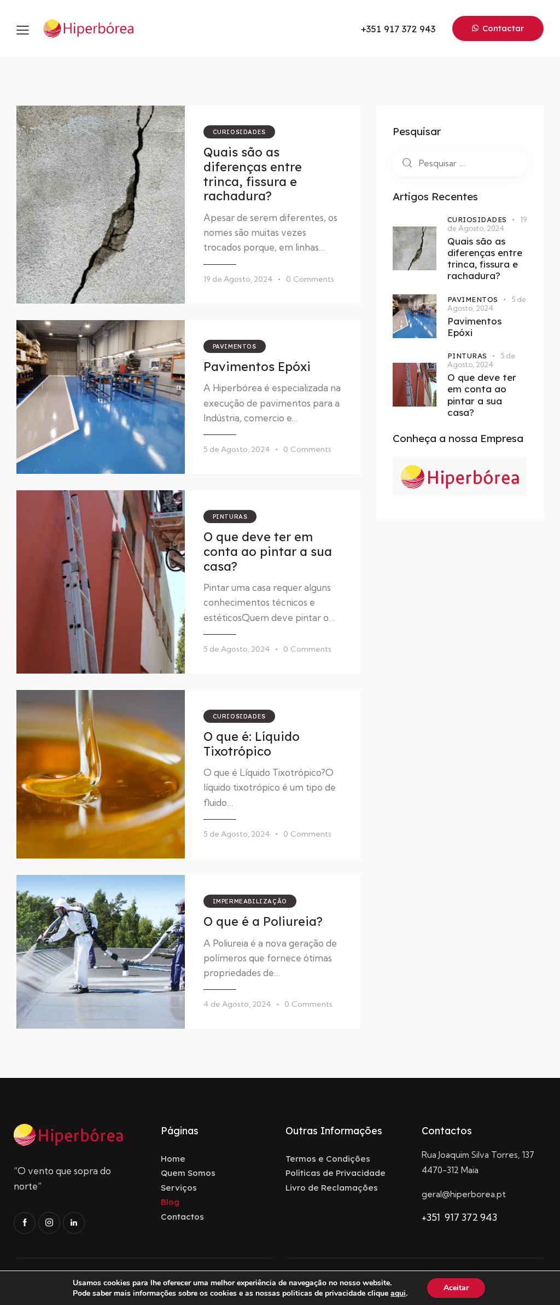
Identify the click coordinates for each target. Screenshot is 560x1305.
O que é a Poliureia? (263, 921)
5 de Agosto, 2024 (236, 449)
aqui (398, 1293)
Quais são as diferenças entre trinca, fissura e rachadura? (252, 174)
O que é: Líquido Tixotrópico (251, 743)
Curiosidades (239, 132)
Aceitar (456, 1288)
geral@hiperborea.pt (464, 1194)
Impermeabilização (250, 901)
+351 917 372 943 (459, 1217)
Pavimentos (234, 346)
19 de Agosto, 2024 (238, 279)
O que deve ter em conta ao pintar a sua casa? (267, 551)
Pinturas (230, 516)
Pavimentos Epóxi (257, 366)
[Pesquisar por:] (460, 163)
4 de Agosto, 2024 (237, 1004)
